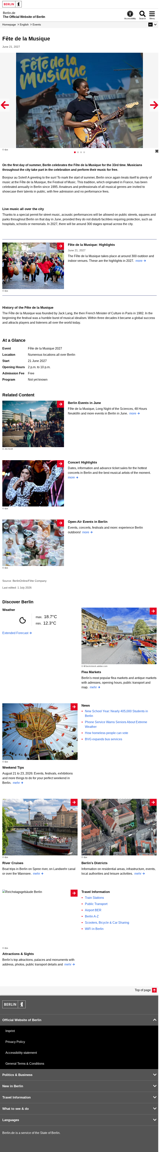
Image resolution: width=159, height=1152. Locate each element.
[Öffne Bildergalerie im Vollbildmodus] (157, 151)
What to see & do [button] (15, 1109)
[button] (152, 24)
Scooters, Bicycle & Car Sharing (107, 922)
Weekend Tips (13, 767)
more (139, 260)
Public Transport (96, 904)
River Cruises (12, 863)
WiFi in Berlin (94, 928)
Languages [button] (10, 1120)
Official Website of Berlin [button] (21, 1020)
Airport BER (93, 910)
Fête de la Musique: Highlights (91, 245)
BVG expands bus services (103, 739)
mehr (93, 687)
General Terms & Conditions (24, 1063)
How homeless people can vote (106, 733)
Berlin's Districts (94, 863)
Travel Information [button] (16, 1097)
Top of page (143, 990)
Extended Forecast (15, 633)
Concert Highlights (82, 462)
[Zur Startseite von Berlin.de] (14, 1007)
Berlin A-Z (92, 916)
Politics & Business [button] (17, 1075)
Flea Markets (91, 672)
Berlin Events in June (84, 403)
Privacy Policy (15, 1041)
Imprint (10, 1031)
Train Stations (94, 897)
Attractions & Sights (18, 954)
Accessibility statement (21, 1052)
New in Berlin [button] (12, 1086)
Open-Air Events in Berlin (87, 522)
